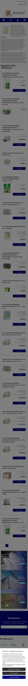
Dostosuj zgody (14, 673)
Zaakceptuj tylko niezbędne (14, 669)
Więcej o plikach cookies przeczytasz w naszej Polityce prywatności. (13, 665)
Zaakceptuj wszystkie (14, 677)
